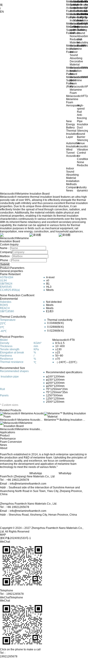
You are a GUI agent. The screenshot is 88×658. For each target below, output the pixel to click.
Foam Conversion (11, 441)
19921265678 (8, 656)
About (3, 448)
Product (4, 435)
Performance (8, 438)
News (3, 445)
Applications (7, 432)
